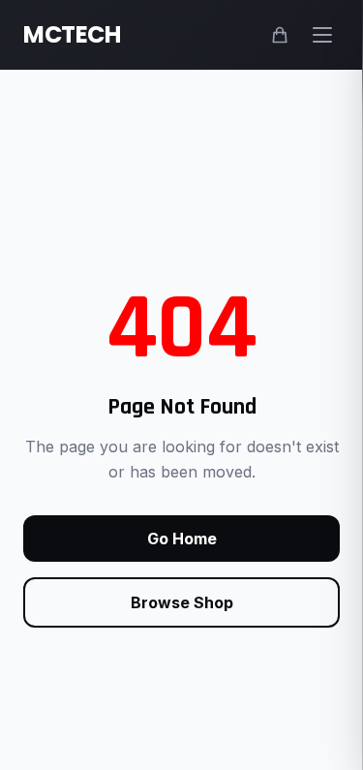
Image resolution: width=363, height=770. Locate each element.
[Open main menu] (322, 34)
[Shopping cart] (279, 34)
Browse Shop (182, 602)
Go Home (182, 538)
